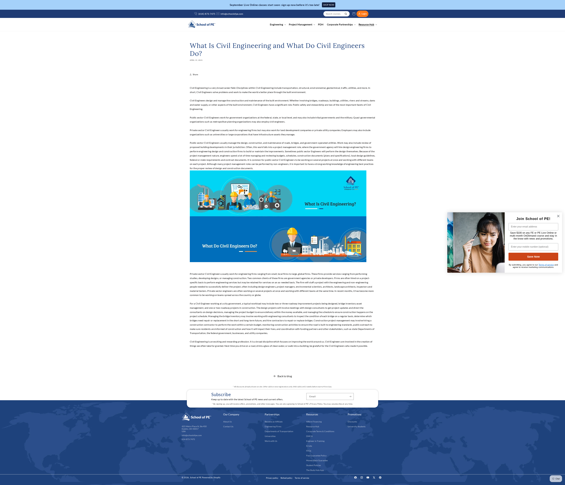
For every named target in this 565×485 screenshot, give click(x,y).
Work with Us (271, 441)
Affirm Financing (314, 421)
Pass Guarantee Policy (316, 455)
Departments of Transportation (279, 431)
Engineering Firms (273, 426)
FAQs (308, 450)
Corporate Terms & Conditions (320, 431)
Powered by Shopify (211, 477)
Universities (270, 436)
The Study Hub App (315, 470)
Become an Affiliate (273, 421)
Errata (309, 446)
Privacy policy (272, 478)
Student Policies (313, 465)
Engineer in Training (315, 441)
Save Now (533, 256)
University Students (356, 426)
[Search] (345, 13)
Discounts (352, 421)
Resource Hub (312, 426)
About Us (227, 421)
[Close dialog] (558, 216)
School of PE (196, 477)
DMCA (309, 436)
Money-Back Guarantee (317, 460)
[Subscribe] (350, 396)
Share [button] (195, 74)
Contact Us (228, 426)
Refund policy (286, 478)
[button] (277, 24)
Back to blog (284, 376)
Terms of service (302, 478)
